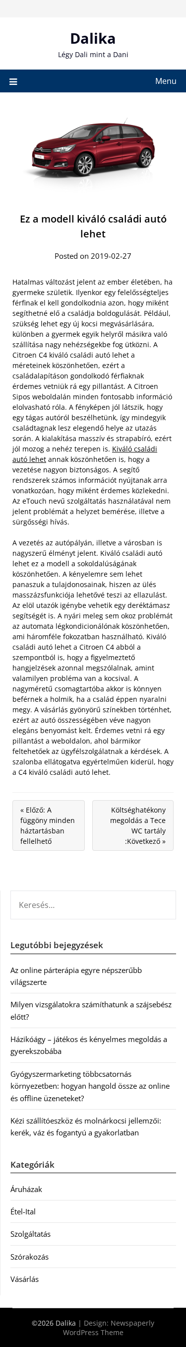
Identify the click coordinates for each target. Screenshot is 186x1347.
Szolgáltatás (30, 1234)
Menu (166, 80)
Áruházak (26, 1189)
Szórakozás (29, 1257)
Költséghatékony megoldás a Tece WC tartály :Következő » (138, 825)
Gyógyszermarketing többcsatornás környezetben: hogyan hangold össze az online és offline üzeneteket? (90, 1086)
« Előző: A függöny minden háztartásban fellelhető (47, 825)
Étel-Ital (23, 1211)
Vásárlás (24, 1279)
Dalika (93, 38)
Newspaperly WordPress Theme (109, 1327)
